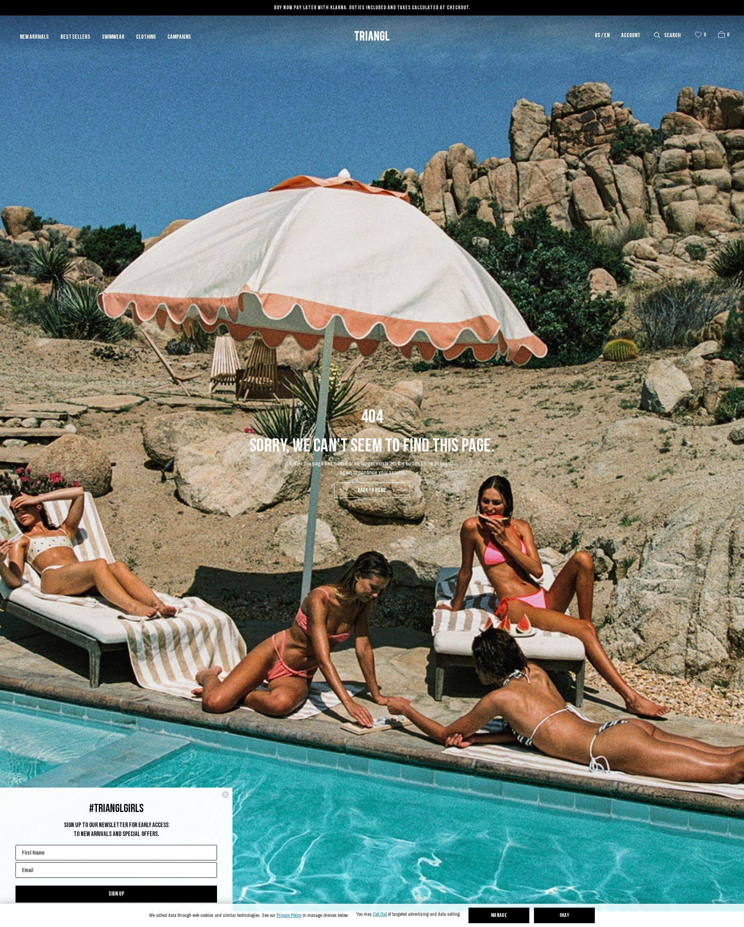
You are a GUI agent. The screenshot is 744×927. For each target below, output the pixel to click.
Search (672, 36)
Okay (565, 915)
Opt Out (380, 914)
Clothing (146, 37)
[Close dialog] (225, 794)
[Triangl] (372, 36)
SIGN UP (116, 894)
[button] (721, 34)
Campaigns (179, 37)
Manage (499, 915)
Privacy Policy (289, 915)
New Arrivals (34, 37)
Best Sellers (75, 37)
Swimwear (113, 37)
